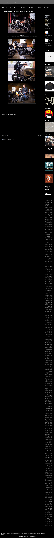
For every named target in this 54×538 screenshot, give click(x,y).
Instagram (48, 344)
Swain (49, 478)
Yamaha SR (50, 517)
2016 (51, 199)
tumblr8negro (50, 501)
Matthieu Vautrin (50, 385)
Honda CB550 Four (49, 332)
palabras (48, 417)
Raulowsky (46, 432)
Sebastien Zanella (47, 453)
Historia (46, 327)
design (51, 280)
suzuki (51, 475)
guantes (49, 318)
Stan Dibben (50, 467)
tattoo (48, 481)
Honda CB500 (48, 331)
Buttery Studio (50, 246)
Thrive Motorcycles (47, 492)
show (45, 458)
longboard (46, 373)
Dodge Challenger (47, 286)
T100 (51, 478)
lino (45, 372)
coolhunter (49, 269)
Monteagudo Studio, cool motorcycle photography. (50, 40)
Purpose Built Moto (48, 428)
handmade (51, 320)
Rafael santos (49, 430)
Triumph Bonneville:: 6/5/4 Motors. (50, 16)
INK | (35, 7)
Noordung (46, 410)
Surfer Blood (46, 475)
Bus (48, 246)
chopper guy (46, 258)
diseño (51, 283)
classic (49, 261)
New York (49, 408)
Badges (46, 220)
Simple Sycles (50, 458)
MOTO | (3, 7)
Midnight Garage (47, 390)
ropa (45, 442)
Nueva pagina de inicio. (49, 32)
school (49, 451)
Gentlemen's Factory (49, 311)
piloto (46, 423)
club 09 (46, 263)
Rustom (50, 446)
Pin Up (48, 423)
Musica (48, 404)
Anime (46, 214)
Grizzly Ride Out (48, 317)
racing (50, 429)
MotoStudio (49, 403)
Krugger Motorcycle (47, 364)
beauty (46, 224)
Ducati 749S (47, 288)
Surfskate (49, 475)
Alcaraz (47, 210)
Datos (51, 276)
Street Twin (50, 472)
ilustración (50, 340)
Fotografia (47, 303)
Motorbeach (46, 401)
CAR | (7, 7)
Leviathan (46, 370)
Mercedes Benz (46, 387)
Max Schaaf (48, 386)
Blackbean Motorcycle (48, 232)
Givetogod (46, 315)
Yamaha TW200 (50, 519)
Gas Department (47, 309)
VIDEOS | (39, 7)
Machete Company (47, 378)
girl (49, 313)
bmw (48, 234)
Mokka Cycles (50, 392)
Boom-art (47, 239)
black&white (50, 231)
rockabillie (48, 440)
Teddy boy (50, 483)
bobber (46, 237)
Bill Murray (49, 229)
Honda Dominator (47, 334)
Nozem (51, 412)
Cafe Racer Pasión (47, 249)
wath (45, 512)
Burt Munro (46, 246)
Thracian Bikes (50, 491)
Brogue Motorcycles (47, 241)
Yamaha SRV (50, 518)
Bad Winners (50, 219)
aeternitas (50, 209)
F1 (46, 296)
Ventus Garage (48, 506)
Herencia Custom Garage (48, 324)
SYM (50, 478)
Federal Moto (50, 298)
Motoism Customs (48, 400)
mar (51, 381)
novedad (46, 412)
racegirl (46, 429)
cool (49, 268)
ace (49, 207)
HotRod (51, 338)
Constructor (47, 268)
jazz (45, 349)
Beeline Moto (48, 224)
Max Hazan (46, 386)
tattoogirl (46, 482)
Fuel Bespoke (46, 306)
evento (51, 295)
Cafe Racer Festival (49, 248)
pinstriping (51, 423)
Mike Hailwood (50, 390)
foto (51, 302)
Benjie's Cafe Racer (47, 226)
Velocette (46, 506)
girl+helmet (46, 314)
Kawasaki (48, 357)
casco (47, 255)
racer (48, 429)
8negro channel (47, 202)
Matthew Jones (46, 385)
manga (48, 381)
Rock (46, 440)
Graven (45, 317)
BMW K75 (46, 235)
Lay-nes (47, 368)
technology (46, 483)
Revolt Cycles (49, 437)
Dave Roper (46, 277)
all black (49, 210)
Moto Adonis (46, 396)
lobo (48, 372)
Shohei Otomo (46, 457)
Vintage (50, 509)
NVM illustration (50, 413)
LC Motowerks (50, 368)
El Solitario (48, 292)
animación (50, 213)
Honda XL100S (49, 337)
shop (49, 457)
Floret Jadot (50, 300)
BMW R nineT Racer (49, 235)
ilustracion (46, 340)
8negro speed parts (48, 203)
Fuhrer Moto (50, 307)
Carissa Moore (50, 254)
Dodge (51, 285)
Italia (48, 347)
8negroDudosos (47, 204)
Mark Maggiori (49, 383)
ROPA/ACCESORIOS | (24, 7)
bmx (51, 236)
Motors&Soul (46, 403)
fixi (45, 300)
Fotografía (47, 304)
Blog (49, 233)
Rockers (51, 440)
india (51, 341)
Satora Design (47, 450)
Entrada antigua (39, 135)
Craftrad (48, 271)
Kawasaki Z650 (48, 359)
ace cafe (51, 207)
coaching (49, 264)
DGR (51, 281)
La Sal (49, 366)
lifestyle (49, 371)
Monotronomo (50, 394)
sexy (45, 455)
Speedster (51, 465)
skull (46, 460)
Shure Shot (47, 458)
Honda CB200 (49, 329)
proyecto (48, 427)
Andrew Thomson (50, 212)
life (47, 371)
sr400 (48, 467)
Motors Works (50, 402)
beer (50, 224)
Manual (50, 381)
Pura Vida (51, 427)
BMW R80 (49, 236)
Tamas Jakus (50, 479)
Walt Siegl (49, 511)
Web (48, 512)
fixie (46, 300)
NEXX (51, 408)
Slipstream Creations (49, 460)
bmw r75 (46, 236)
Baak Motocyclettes (47, 219)
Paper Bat (49, 418)
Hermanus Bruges (47, 325)
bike (45, 228)
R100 (51, 428)
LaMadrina (49, 367)
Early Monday (49, 290)
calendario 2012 (47, 250)
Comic (51, 266)
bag (47, 220)
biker (46, 229)
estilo (49, 295)
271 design (46, 200)
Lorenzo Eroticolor (48, 374)
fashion (51, 297)
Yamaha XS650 (50, 521)
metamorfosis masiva (48, 388)
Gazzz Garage (50, 309)
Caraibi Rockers (47, 253)
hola (48, 327)
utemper (46, 504)
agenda (45, 210)
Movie (51, 403)
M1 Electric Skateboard (47, 377)
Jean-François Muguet (48, 349)
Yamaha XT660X (47, 523)
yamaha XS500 (47, 521)
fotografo (50, 304)
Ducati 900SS (50, 288)
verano (51, 506)
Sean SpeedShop (50, 452)
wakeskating (46, 511)
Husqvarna (46, 339)
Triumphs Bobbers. (49, 23)
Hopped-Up (47, 338)
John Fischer (47, 351)
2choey (49, 200)
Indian (46, 342)
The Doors (50, 485)
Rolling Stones (50, 441)
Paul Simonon (46, 419)
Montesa (46, 395)
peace (49, 420)
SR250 (47, 467)
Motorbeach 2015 (50, 401)
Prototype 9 (46, 427)
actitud (46, 208)
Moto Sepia (50, 398)
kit (51, 362)
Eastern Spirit (49, 291)
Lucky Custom (48, 376)
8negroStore (46, 206)
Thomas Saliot (46, 491)
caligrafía (48, 251)
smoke (51, 461)
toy (45, 498)
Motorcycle (47, 402)
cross (49, 272)
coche (51, 264)
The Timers (48, 490)
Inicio (23, 135)
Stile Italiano (49, 470)
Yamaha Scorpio (47, 517)
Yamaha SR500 (47, 518)
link (51, 371)
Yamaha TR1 (46, 519)
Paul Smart (49, 419)
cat (50, 256)
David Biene (49, 277)
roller (48, 441)
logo (50, 372)
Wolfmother (50, 514)
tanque (46, 480)
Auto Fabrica (50, 217)
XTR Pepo (48, 516)
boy (51, 240)
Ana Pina (48, 211)
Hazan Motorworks (47, 322)
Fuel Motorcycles (47, 307)
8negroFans (47, 205)
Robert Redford (46, 439)
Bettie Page (46, 227)
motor (51, 400)
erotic (47, 295)
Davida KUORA (49, 278)
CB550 (51, 256)
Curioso (46, 273)
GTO (47, 318)
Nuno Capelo (46, 413)
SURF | (15, 7)
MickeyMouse (46, 389)
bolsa (51, 237)
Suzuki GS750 (46, 477)
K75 (46, 355)
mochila (46, 392)
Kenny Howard (50, 360)
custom (48, 273)
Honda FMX (50, 334)
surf (47, 474)
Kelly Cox (47, 360)
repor (47, 435)
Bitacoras (47, 230)
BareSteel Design (50, 221)
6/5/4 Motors (47, 201)
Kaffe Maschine (49, 355)
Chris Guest (49, 258)
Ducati (49, 287)
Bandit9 (51, 220)
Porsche (51, 425)
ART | (18, 7)
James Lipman (48, 348)
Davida (46, 278)
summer (51, 473)
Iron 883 (46, 345)
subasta (48, 473)
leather (49, 369)
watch (51, 511)
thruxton (51, 492)
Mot (49, 395)
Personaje (47, 421)
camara (51, 251)
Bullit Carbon (50, 244)
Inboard (50, 341)
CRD (50, 271)
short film (51, 457)
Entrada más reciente (5, 135)
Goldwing (51, 315)
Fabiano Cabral (48, 296)
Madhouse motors (47, 379)
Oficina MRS (49, 414)
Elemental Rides (48, 293)
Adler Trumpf (46, 209)
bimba (51, 229)
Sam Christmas (47, 448)
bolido (50, 237)
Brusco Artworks (49, 242)
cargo (48, 254)
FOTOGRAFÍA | (31, 7)
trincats (46, 499)
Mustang (46, 405)
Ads (48, 209)
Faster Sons (47, 298)
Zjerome (50, 525)
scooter (51, 451)
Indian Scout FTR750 (49, 342)
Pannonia (51, 417)
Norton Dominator (50, 411)
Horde (49, 338)
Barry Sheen (46, 222)
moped (48, 395)
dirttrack (49, 283)
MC (50, 386)
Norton (49, 410)
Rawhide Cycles (49, 432)
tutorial (46, 502)
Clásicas (46, 261)
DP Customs (50, 286)
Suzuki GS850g (50, 477)
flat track (48, 300)
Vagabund (48, 504)
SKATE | (11, 7)
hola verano (50, 327)
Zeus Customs (47, 525)
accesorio (47, 207)
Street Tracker (48, 472)
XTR (45, 516)
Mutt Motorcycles (49, 405)
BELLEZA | (44, 7)
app (48, 215)
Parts (51, 418)
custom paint (50, 273)
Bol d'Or (48, 237)
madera (51, 378)
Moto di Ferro (49, 396)
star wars (48, 468)
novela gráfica (48, 412)
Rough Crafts (48, 442)
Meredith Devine (50, 387)
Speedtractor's (47, 466)
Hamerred (48, 320)
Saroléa (48, 449)
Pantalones (46, 418)
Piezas (51, 422)
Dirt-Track (46, 283)
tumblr (46, 501)
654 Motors (50, 201)
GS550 (51, 317)
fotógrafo (46, 305)
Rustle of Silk (47, 446)
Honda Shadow (48, 336)
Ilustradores (47, 341)
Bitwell (50, 230)
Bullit (48, 244)
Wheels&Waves (47, 513)
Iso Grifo (50, 346)
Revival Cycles (46, 436)
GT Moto (46, 318)
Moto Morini (47, 398)
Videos (51, 508)
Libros (46, 371)
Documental (49, 285)
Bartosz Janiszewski (49, 222)
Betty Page (48, 227)
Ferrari (47, 299)
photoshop (46, 422)
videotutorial (47, 509)
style (46, 473)
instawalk (51, 344)
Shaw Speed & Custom (49, 455)
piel (49, 422)
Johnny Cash (50, 351)
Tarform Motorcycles (49, 480)
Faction (51, 296)
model (48, 392)
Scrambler (46, 452)
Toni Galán (49, 497)
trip (47, 499)
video (49, 508)
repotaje (49, 435)
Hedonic (51, 322)
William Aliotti (47, 514)
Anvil (49, 214)
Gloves (49, 315)
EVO (45, 296)
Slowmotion (47, 461)
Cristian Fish (46, 272)
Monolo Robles (47, 394)
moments (47, 393)
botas (50, 240)
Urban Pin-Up (50, 503)
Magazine (46, 380)
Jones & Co (48, 353)
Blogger (35, 536)
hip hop (51, 326)
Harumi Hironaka (50, 321)
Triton (49, 499)
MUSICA (48, 7)
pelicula (51, 420)
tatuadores (49, 482)
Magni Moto (50, 380)
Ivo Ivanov (50, 347)
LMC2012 (47, 372)
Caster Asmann (47, 256)
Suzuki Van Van (46, 478)
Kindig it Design (49, 362)
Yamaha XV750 (50, 523)
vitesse (46, 510)
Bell (51, 224)
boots (50, 239)
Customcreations (47, 274)
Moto (51, 395)
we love (47, 512)
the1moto (51, 490)
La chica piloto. (49, 19)
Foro (49, 302)
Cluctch (49, 263)
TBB (51, 482)
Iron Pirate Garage (49, 345)
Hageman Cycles (47, 319)
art (51, 215)
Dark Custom (48, 276)
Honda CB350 (48, 330)
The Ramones (49, 489)
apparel (50, 215)
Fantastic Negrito (47, 297)
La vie (47, 367)
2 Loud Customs (49, 199)
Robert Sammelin (50, 439)
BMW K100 (50, 234)
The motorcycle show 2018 (48, 487)
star (45, 468)
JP (50, 353)
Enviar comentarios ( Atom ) (23, 137)
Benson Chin (50, 226)
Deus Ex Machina (48, 281)
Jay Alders (51, 348)
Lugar (51, 376)
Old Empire (49, 415)
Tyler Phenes (48, 502)
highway (48, 326)
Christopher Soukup (49, 259)
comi (49, 266)
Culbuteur (51, 272)
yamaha (51, 516)
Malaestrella (46, 381)
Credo (51, 271)
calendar (51, 249)
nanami (51, 406)
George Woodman (47, 312)
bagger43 (49, 220)
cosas (46, 271)
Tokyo (49, 494)
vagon (50, 504)
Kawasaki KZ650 (49, 358)
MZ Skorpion (48, 406)
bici (50, 227)
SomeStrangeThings (49, 463)
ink (46, 343)
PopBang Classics (47, 425)
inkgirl (46, 344)
